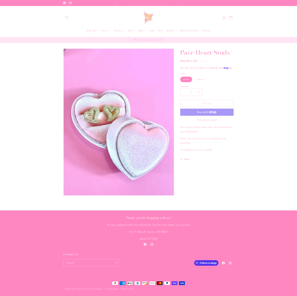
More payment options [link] (207, 119)
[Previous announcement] (115, 3)
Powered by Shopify (94, 289)
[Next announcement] (181, 3)
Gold (187, 79)
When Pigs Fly (77, 289)
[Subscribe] (115, 262)
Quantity (184, 86)
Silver (202, 79)
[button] (66, 17)
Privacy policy (127, 289)
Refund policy (111, 289)
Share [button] (187, 159)
